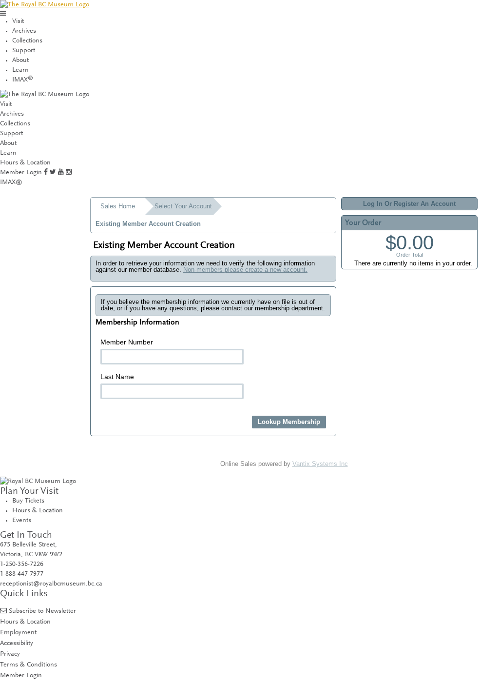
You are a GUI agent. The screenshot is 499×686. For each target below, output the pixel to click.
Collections (27, 41)
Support (23, 50)
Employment (18, 632)
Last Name (117, 377)
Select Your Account (183, 206)
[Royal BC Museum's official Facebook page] (46, 172)
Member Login (21, 172)
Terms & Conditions (28, 664)
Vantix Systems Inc (320, 463)
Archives (24, 31)
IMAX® (11, 182)
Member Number (126, 342)
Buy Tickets (28, 501)
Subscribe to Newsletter (42, 611)
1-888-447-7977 (21, 574)
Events (21, 520)
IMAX (22, 80)
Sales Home (117, 206)
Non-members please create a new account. (245, 269)
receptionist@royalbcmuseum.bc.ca (51, 584)
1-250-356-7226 (21, 564)
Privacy (10, 654)
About (20, 60)
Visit (18, 21)
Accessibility (16, 643)
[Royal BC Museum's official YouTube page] (61, 172)
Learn (20, 70)
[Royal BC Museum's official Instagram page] (69, 172)
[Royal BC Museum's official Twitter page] (53, 172)
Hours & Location (25, 163)
